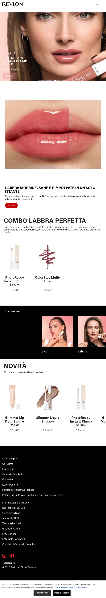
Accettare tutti (42, 593)
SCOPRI (9, 76)
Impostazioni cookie (61, 593)
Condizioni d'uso (11, 513)
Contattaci (8, 479)
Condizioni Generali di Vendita (18, 544)
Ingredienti (8, 469)
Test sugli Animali (11, 523)
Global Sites (9, 563)
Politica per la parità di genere (18, 489)
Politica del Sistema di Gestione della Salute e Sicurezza (32, 495)
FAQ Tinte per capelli (13, 539)
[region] (53, 589)
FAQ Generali (9, 534)
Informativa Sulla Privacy (15, 502)
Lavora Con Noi (10, 484)
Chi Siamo (7, 463)
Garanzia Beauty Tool (14, 474)
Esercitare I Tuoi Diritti (14, 507)
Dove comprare (10, 458)
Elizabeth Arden (11, 528)
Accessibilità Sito (11, 518)
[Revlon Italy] (12, 4)
